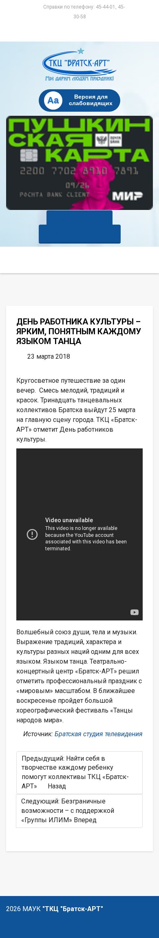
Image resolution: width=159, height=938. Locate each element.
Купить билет (79, 219)
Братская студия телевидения (99, 734)
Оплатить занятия (79, 233)
